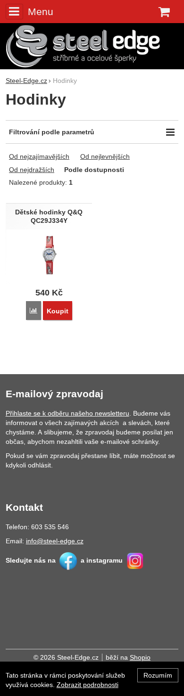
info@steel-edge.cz (55, 541)
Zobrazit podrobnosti (87, 684)
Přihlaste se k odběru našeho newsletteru (67, 413)
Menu (40, 11)
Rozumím (157, 675)
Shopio (140, 657)
